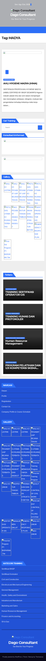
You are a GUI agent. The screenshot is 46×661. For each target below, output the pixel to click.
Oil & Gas (5, 622)
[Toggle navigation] (24, 30)
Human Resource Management (16, 342)
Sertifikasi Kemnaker (10, 574)
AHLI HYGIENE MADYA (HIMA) (20, 83)
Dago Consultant (23, 15)
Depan (4, 391)
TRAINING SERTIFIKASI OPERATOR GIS (19, 293)
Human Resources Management (14, 611)
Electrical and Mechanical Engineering (17, 585)
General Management (10, 590)
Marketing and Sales (10, 606)
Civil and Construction (10, 579)
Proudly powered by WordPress (12, 657)
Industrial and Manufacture (12, 600)
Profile (4, 396)
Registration (6, 401)
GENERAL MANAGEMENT (12, 313)
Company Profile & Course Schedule (16, 412)
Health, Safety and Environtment (14, 595)
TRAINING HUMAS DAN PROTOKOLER (19, 318)
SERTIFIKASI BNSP (9, 79)
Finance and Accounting (11, 616)
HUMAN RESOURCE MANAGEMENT (15, 338)
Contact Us (6, 406)
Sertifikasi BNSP (8, 569)
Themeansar (39, 657)
